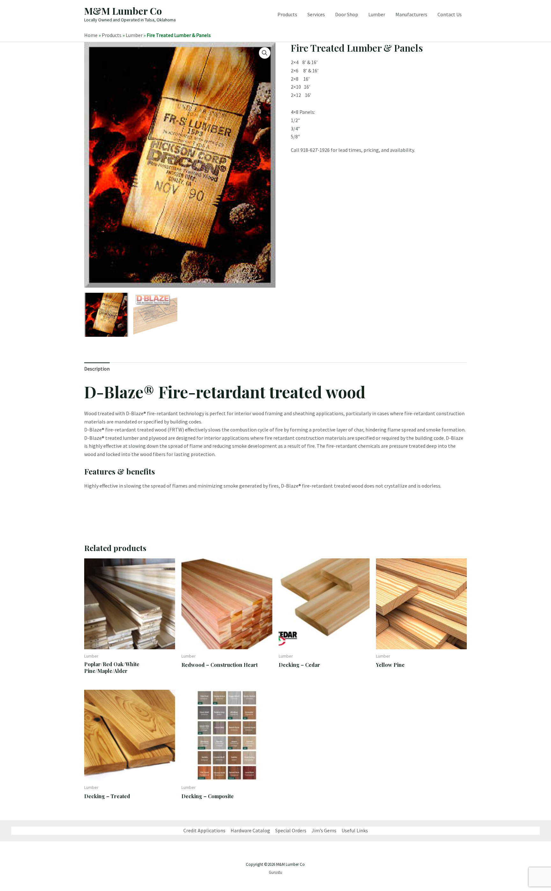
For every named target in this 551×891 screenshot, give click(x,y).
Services (316, 14)
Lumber (376, 14)
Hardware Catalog (250, 830)
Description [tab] (97, 368)
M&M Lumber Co (123, 10)
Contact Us (449, 14)
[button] (264, 53)
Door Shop (346, 14)
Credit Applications (204, 830)
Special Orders (290, 830)
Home (91, 35)
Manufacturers (411, 14)
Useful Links (355, 830)
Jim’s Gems (324, 830)
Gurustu (275, 872)
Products (287, 14)
